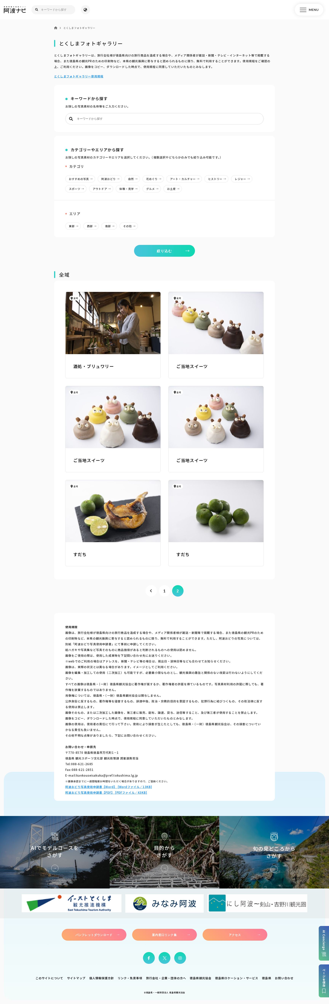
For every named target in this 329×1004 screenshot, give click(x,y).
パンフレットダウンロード (94, 934)
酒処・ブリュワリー (93, 366)
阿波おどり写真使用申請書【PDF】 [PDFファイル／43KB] (106, 792)
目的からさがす (164, 852)
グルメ (150, 189)
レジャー (240, 179)
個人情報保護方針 (101, 978)
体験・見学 (126, 189)
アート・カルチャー (183, 179)
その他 (127, 226)
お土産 (171, 189)
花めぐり (152, 179)
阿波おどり (108, 179)
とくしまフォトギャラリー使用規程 (78, 76)
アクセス (235, 934)
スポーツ (74, 189)
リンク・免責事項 (130, 978)
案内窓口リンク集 (164, 934)
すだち (80, 554)
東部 (72, 226)
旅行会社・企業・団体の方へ (166, 978)
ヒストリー (215, 179)
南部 (108, 226)
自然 (131, 179)
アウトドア (100, 189)
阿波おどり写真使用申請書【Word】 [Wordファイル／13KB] (108, 787)
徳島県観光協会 (200, 978)
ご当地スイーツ (192, 366)
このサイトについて (49, 978)
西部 (90, 226)
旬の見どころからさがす (274, 852)
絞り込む (164, 251)
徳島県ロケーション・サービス (236, 978)
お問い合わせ (284, 978)
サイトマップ (76, 978)
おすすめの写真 (79, 179)
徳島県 (266, 978)
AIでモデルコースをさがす (55, 852)
